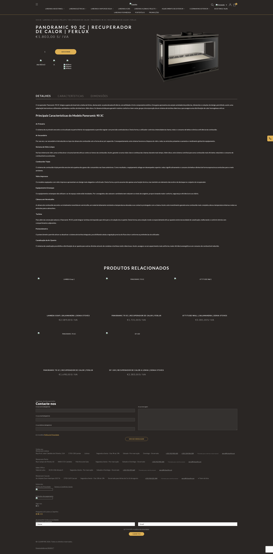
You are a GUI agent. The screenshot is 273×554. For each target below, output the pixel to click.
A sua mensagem (143, 407)
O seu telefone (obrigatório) (44, 425)
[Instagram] (38, 506)
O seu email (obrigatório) (43, 416)
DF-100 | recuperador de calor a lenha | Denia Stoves (136, 370)
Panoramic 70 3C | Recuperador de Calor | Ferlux (136, 315)
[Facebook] (36, 506)
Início (38, 20)
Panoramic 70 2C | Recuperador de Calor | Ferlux (68, 370)
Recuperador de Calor (78, 20)
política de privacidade (141, 529)
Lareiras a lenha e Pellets (55, 20)
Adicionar (65, 52)
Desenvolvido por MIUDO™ (45, 548)
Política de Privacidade (51, 435)
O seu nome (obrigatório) (43, 407)
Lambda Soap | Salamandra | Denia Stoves (68, 315)
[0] (234, 5)
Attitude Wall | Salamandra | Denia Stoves (204, 315)
